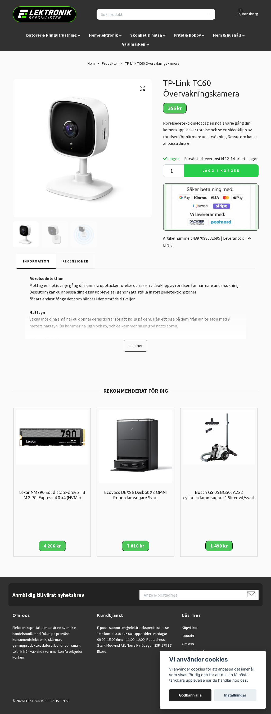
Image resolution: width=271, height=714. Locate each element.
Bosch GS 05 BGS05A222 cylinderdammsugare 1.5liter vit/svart (219, 495)
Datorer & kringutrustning (51, 35)
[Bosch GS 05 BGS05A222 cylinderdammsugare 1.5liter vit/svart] (219, 436)
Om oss (188, 643)
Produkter (110, 63)
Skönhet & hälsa (146, 35)
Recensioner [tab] (75, 261)
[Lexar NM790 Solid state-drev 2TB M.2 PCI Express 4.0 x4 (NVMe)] (52, 436)
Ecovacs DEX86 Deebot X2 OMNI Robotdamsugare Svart (135, 495)
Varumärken (133, 44)
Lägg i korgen (221, 170)
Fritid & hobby (187, 35)
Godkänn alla (190, 695)
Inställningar (235, 695)
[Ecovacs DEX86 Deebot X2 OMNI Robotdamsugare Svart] (135, 445)
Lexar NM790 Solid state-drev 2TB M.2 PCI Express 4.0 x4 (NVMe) (52, 495)
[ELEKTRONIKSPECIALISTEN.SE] (44, 14)
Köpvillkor (190, 627)
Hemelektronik (103, 35)
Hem (91, 63)
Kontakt (188, 635)
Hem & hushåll (227, 35)
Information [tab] (36, 261)
